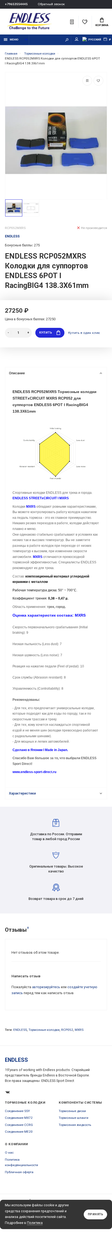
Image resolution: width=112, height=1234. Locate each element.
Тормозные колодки (44, 1030)
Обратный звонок (51, 4)
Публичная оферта (19, 1172)
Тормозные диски (72, 1111)
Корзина (101, 25)
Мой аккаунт (76, 39)
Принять (95, 1214)
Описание (17, 373)
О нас (9, 1152)
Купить (45, 332)
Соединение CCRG (19, 1125)
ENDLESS (20, 1030)
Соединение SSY (17, 1111)
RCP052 (67, 1030)
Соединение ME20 (19, 1131)
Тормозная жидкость (75, 1125)
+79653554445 (16, 4)
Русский (94, 39)
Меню (14, 39)
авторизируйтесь (46, 987)
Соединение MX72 (19, 1118)
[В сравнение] (87, 81)
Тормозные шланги (73, 1118)
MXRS (79, 1030)
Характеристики (22, 793)
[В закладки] (98, 81)
